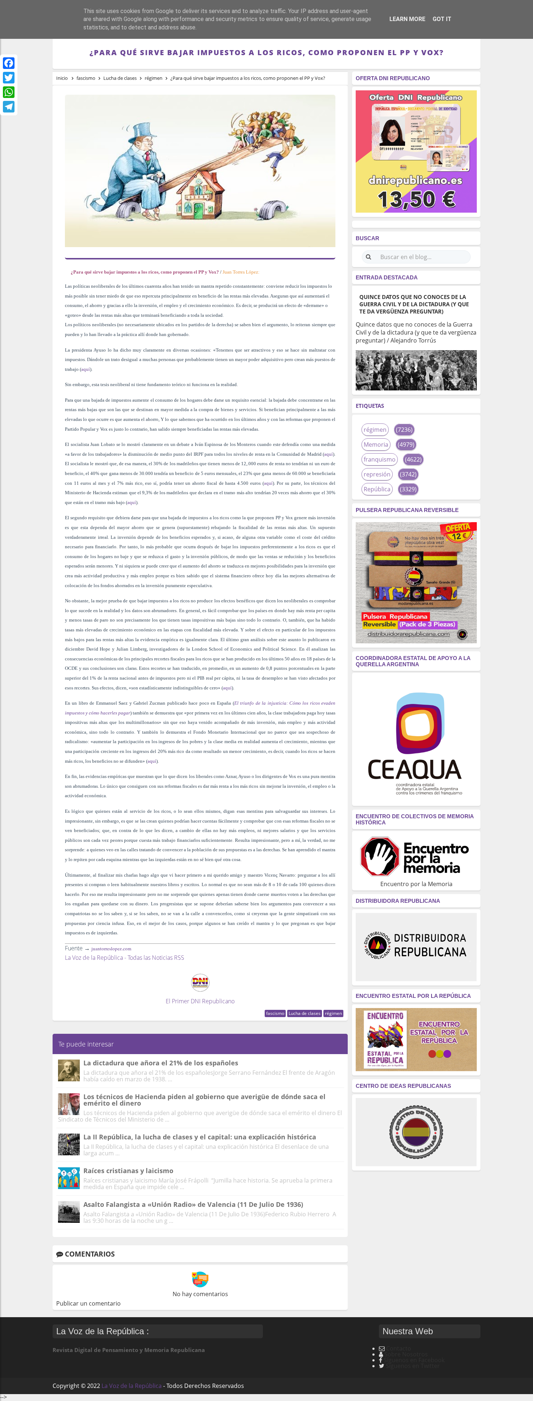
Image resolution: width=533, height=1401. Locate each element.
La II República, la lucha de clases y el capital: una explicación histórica (199, 1136)
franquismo (380, 459)
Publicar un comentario (88, 1303)
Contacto (398, 1348)
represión (377, 474)
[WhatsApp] (8, 92)
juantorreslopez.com (111, 948)
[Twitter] (8, 77)
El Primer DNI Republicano (200, 1001)
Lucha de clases (305, 1013)
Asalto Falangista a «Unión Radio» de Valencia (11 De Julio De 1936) (193, 1204)
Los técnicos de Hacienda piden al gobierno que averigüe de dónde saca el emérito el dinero (204, 1099)
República (377, 489)
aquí (85, 369)
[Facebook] (8, 63)
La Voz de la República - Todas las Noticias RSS (124, 958)
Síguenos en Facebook (414, 1360)
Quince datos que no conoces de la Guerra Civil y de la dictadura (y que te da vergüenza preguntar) (414, 304)
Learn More (407, 19)
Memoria (376, 444)
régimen (333, 1013)
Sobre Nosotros (406, 1354)
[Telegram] (8, 106)
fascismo (275, 1013)
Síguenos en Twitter (413, 1366)
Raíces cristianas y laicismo (128, 1170)
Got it (442, 19)
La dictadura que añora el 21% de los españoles (160, 1062)
